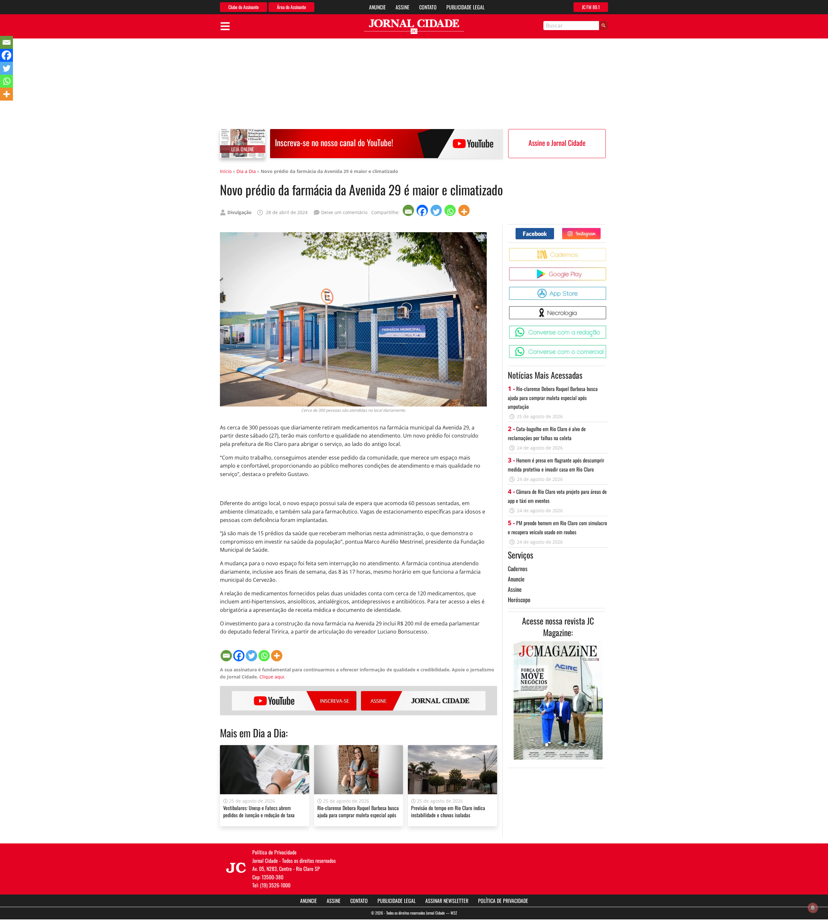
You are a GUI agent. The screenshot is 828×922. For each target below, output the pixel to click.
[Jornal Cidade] (414, 26)
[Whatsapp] (450, 210)
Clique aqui (271, 677)
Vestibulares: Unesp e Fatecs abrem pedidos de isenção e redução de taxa (259, 811)
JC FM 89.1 (591, 7)
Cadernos (518, 568)
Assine (402, 7)
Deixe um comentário (344, 212)
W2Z (454, 913)
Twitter (600, 230)
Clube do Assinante (243, 7)
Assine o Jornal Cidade (556, 142)
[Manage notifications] (813, 908)
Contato (428, 7)
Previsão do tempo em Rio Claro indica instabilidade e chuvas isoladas (448, 811)
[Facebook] (423, 210)
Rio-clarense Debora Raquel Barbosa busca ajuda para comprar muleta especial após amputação (358, 815)
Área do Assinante (291, 7)
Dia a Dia (246, 171)
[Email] (409, 210)
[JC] (236, 867)
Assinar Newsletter (446, 901)
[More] (464, 210)
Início (226, 171)
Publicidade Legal (465, 7)
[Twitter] (436, 210)
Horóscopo (519, 599)
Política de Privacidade (503, 901)
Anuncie (377, 7)
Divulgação (239, 212)
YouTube (294, 700)
